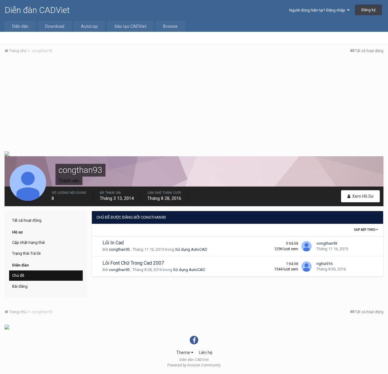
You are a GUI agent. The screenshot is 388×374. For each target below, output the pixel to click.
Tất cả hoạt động (27, 220)
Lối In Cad (113, 243)
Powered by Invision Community (194, 365)
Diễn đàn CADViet (37, 10)
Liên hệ (205, 352)
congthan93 (119, 249)
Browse (170, 26)
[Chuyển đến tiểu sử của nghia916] (306, 266)
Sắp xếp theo (365, 229)
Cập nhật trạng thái (28, 242)
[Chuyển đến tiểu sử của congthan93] (306, 246)
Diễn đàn (20, 26)
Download (54, 26)
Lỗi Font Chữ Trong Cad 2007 (133, 263)
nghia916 (324, 263)
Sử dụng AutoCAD (191, 249)
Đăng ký (368, 10)
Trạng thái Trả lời (26, 253)
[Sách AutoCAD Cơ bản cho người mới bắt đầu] (7, 326)
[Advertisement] (194, 103)
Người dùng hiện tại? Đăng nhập (318, 10)
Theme (183, 352)
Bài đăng (20, 286)
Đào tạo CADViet (130, 26)
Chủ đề (18, 275)
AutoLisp (89, 26)
